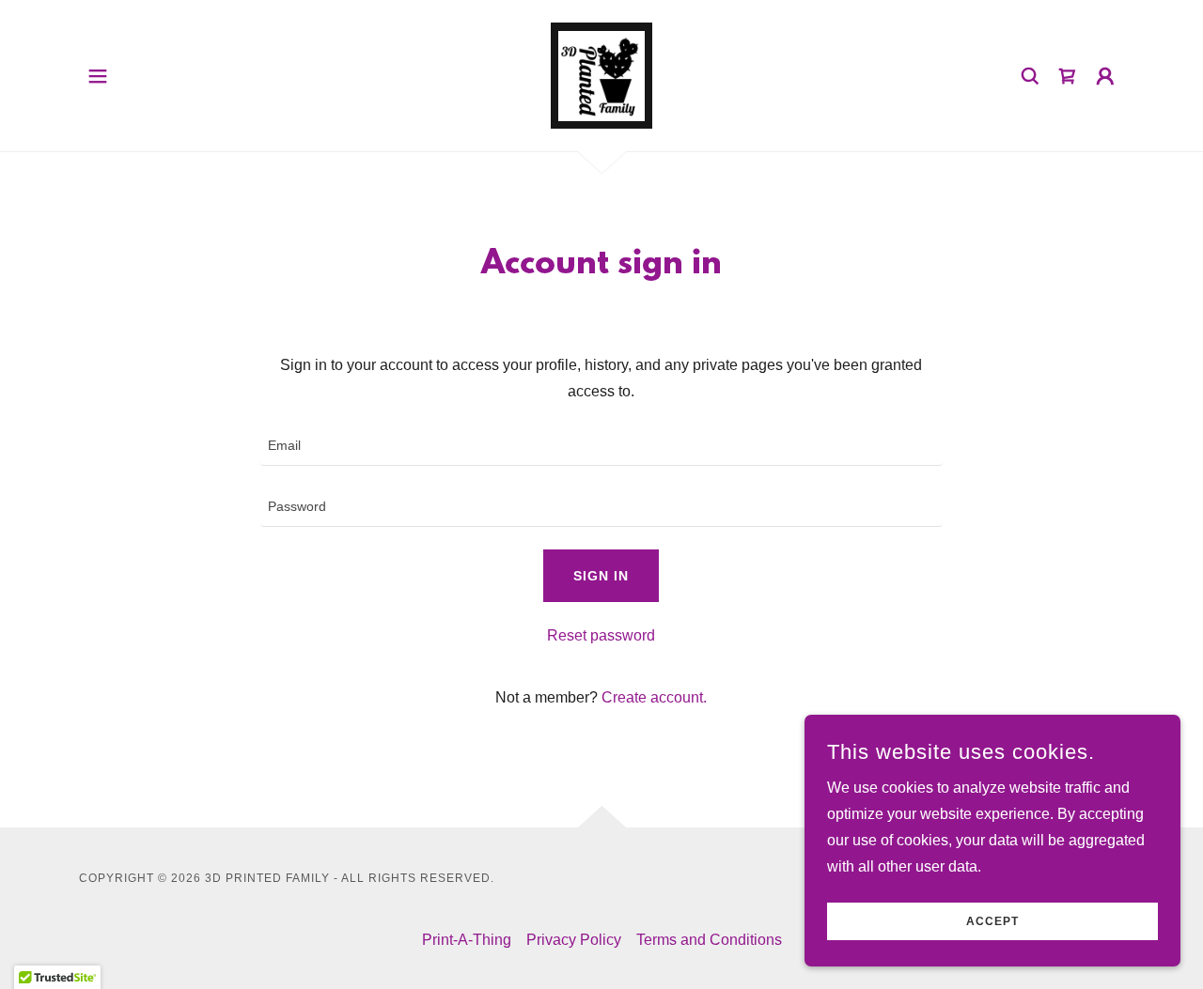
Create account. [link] (654, 697)
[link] (601, 75)
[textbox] (601, 446)
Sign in (601, 575)
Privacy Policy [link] (573, 940)
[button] (98, 76)
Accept (992, 921)
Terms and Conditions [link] (709, 940)
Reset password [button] (601, 635)
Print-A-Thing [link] (466, 940)
